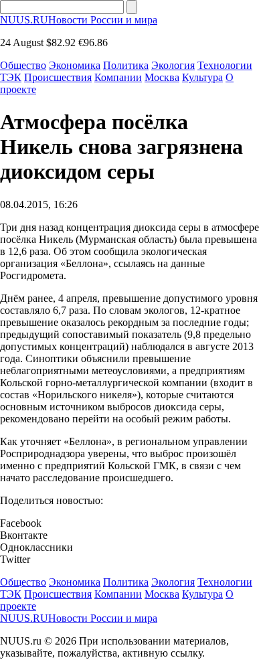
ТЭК (10, 77)
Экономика (74, 65)
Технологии (224, 65)
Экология (173, 65)
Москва (162, 77)
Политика (126, 65)
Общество (23, 65)
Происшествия (58, 77)
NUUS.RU (78, 19)
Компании (118, 77)
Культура (202, 77)
